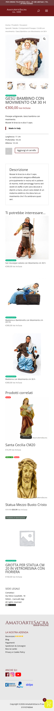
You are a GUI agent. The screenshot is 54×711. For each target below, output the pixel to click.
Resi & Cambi (11, 649)
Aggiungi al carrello (26, 150)
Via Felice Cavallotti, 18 (15, 596)
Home (7, 25)
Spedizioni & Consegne (15, 646)
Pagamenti (10, 642)
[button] (44, 39)
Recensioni (10, 636)
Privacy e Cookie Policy (15, 652)
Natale (15, 28)
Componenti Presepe (27, 28)
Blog (7, 639)
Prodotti (15, 25)
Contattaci (9, 592)
